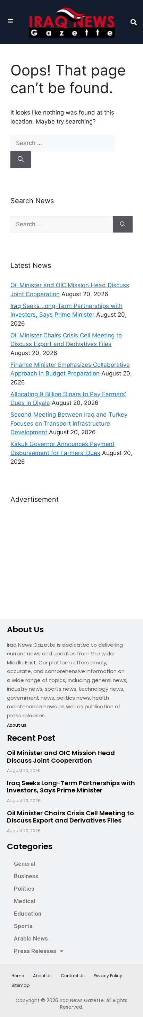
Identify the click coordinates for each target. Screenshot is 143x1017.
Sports (23, 926)
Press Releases (35, 950)
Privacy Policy (108, 976)
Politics (24, 888)
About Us (42, 976)
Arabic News (31, 938)
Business (26, 876)
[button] (134, 22)
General (24, 863)
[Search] (20, 159)
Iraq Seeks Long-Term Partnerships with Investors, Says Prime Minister (71, 787)
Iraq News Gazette (82, 1000)
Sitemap (20, 985)
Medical (24, 901)
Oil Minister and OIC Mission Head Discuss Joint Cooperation (61, 756)
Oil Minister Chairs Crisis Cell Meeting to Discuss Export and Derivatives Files (70, 817)
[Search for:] (62, 142)
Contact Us (73, 976)
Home (17, 976)
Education (27, 913)
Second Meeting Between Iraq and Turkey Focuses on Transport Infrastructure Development (68, 423)
